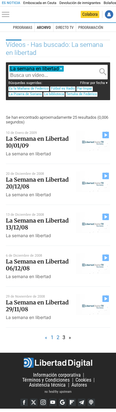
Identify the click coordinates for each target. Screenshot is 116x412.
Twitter (33, 402)
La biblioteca (54, 94)
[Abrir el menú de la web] (7, 14)
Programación (90, 27)
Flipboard (72, 402)
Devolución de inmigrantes (80, 3)
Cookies (83, 380)
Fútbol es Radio (63, 88)
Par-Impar (84, 88)
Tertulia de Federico (81, 94)
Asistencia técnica (47, 385)
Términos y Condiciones (46, 380)
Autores (79, 385)
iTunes (91, 402)
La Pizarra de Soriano (25, 94)
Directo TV (65, 27)
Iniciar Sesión (109, 14)
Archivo (44, 27)
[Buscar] (103, 72)
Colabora (90, 14)
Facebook (24, 402)
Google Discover (62, 402)
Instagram (43, 402)
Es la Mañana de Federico (29, 88)
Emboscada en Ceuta (39, 3)
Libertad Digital (58, 363)
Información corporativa (57, 375)
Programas (22, 27)
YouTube (53, 402)
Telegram (81, 402)
